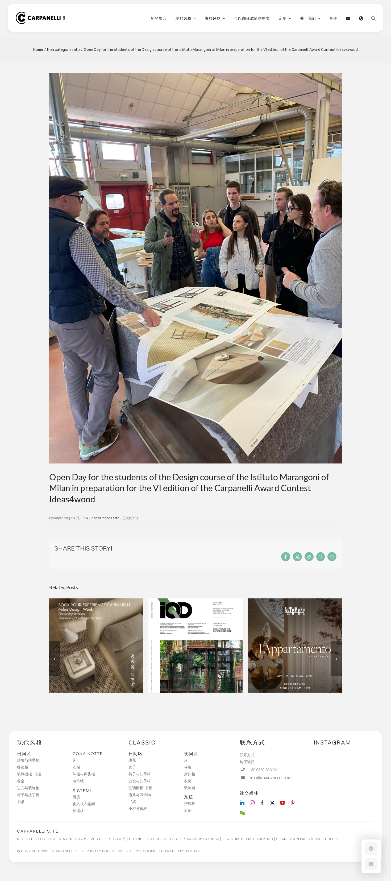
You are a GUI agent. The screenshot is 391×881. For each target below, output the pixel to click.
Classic (142, 742)
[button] (371, 848)
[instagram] (252, 802)
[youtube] (282, 802)
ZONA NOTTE (88, 753)
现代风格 (30, 742)
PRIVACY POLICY (101, 851)
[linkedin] (242, 802)
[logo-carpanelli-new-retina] (40, 13)
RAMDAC (192, 851)
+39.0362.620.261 (264, 769)
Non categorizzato (105, 518)
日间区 (24, 753)
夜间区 (191, 753)
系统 (189, 797)
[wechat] (242, 812)
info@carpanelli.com (270, 778)
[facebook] (262, 802)
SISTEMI (82, 790)
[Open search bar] (373, 18)
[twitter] (272, 802)
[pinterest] (292, 802)
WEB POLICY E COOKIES (138, 851)
